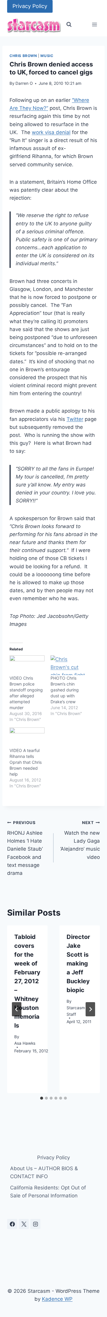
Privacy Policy (29, 6)
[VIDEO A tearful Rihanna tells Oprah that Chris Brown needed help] (27, 737)
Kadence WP (57, 1299)
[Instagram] (35, 1224)
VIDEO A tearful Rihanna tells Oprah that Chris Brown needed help (26, 762)
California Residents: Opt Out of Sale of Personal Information (48, 1192)
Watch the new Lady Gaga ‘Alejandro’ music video (80, 840)
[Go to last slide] (16, 1009)
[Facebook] (12, 1224)
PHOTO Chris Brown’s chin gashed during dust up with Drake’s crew (65, 689)
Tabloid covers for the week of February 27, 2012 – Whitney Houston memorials (27, 981)
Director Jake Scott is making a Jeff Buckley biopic (78, 963)
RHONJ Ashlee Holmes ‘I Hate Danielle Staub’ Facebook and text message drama (25, 848)
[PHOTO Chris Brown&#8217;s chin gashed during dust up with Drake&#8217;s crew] (68, 665)
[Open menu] (94, 24)
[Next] (90, 1009)
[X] (24, 1224)
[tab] (41, 1098)
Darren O (24, 83)
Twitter (75, 419)
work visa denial (51, 132)
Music (46, 55)
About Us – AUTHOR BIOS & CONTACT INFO (44, 1172)
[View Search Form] (69, 24)
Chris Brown (23, 55)
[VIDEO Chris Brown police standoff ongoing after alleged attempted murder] (27, 665)
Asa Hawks (24, 1043)
